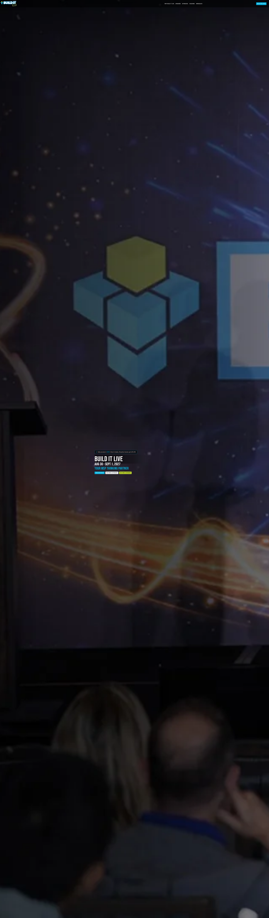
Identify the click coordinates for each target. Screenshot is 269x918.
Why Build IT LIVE (169, 3)
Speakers (178, 3)
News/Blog (199, 3)
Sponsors (185, 3)
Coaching (192, 3)
